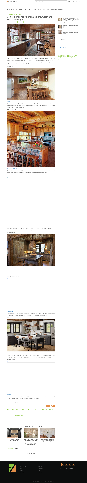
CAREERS (21, 470)
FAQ (39, 470)
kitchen (9, 409)
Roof (74, 56)
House (60, 59)
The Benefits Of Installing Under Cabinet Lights (14, 440)
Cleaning (72, 57)
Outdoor (60, 56)
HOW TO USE (40, 468)
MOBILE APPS (40, 466)
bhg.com (9, 394)
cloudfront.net (10, 101)
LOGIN (73, 1)
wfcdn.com (9, 353)
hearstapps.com (10, 225)
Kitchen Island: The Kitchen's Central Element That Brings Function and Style (47, 440)
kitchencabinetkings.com (12, 168)
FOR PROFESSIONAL (41, 474)
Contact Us (22, 472)
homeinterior (31, 409)
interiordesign (38, 409)
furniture (52, 409)
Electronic (70, 56)
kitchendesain (46, 409)
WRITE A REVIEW (41, 475)
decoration (19, 409)
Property (77, 57)
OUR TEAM (21, 468)
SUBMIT (68, 471)
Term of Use (52, 481)
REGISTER (78, 1)
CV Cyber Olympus (46, 481)
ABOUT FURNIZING (23, 466)
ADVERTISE (40, 472)
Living (75, 55)
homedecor (25, 409)
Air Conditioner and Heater (64, 57)
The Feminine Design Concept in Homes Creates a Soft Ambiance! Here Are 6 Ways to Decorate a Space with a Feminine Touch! (31, 442)
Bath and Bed (70, 55)
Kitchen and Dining (62, 55)
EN (68, 1)
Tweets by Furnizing (62, 47)
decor (14, 409)
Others (65, 56)
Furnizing (40, 481)
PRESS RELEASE (22, 474)
